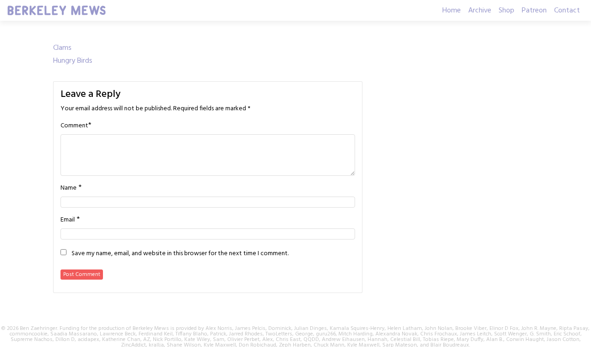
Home (451, 11)
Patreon (534, 11)
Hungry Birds (72, 61)
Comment (74, 126)
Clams (62, 48)
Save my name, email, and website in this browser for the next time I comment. (180, 253)
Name (68, 188)
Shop (506, 11)
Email (67, 220)
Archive (479, 11)
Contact (567, 11)
